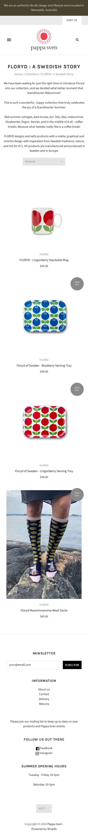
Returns (44, 704)
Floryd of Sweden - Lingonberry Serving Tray (44, 471)
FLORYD (44, 254)
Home (18, 74)
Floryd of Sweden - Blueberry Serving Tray (44, 365)
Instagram (46, 753)
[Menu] (9, 40)
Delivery (44, 699)
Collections (32, 74)
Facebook (45, 748)
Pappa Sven (54, 824)
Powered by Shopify (44, 829)
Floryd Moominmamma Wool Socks (44, 610)
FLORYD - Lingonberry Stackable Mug (44, 260)
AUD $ (41, 808)
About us (44, 689)
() (72, 20)
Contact (44, 694)
